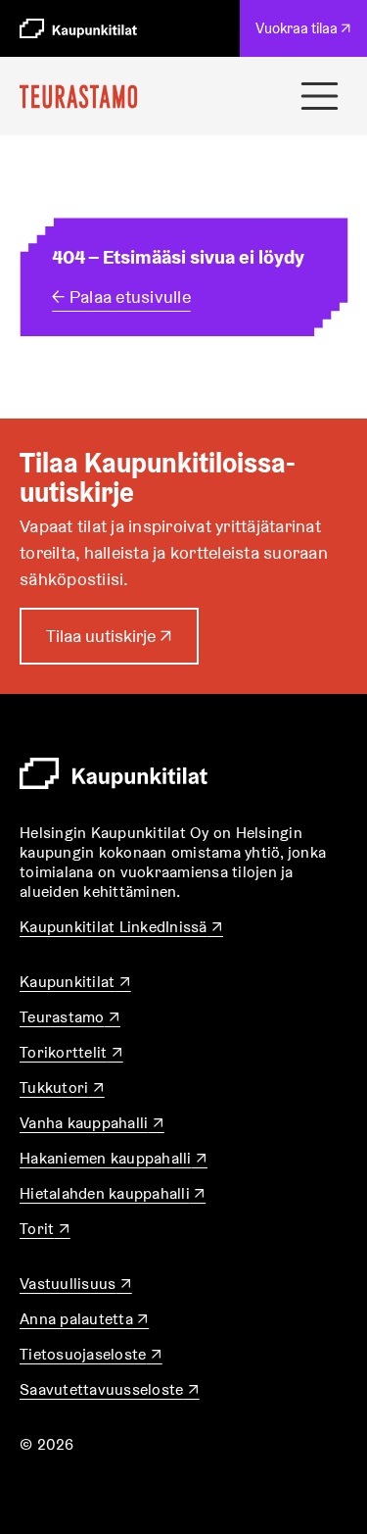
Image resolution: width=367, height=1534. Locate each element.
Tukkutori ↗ (62, 1087)
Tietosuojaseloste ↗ (91, 1354)
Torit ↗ (45, 1228)
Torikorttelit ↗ (71, 1052)
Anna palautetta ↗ (84, 1319)
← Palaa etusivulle (121, 296)
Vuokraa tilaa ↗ (307, 37)
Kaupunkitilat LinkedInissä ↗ (121, 926)
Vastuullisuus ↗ (76, 1283)
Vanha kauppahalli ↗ (92, 1123)
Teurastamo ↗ (70, 1017)
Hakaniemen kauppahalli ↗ (113, 1158)
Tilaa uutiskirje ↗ (109, 644)
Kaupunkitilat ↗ (75, 981)
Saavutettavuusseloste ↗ (110, 1389)
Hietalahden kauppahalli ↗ (113, 1193)
